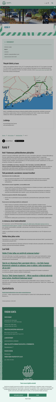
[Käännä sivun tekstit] (5, 7)
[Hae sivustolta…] (52, 3)
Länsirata (6, 51)
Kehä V (6, 49)
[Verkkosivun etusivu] (6, 3)
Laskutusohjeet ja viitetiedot (11, 341)
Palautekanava (8, 347)
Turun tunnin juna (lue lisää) (42, 69)
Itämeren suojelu (8, 47)
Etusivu (3, 135)
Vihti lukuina (7, 354)
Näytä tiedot (28, 398)
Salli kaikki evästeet (18, 395)
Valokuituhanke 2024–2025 (10, 56)
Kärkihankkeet (19, 135)
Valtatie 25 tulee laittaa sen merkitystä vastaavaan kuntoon (20, 253)
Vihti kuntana (11, 135)
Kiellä (37, 395)
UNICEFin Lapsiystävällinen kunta (11, 54)
